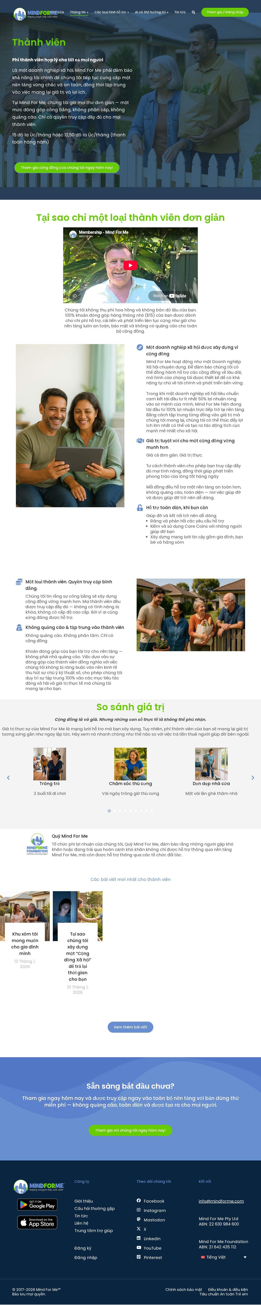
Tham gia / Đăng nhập (225, 12)
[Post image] (25, 916)
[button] (72, 176)
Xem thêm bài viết (130, 1027)
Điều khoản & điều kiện (228, 1289)
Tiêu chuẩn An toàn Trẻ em (223, 1294)
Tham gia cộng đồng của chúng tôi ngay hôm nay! (67, 167)
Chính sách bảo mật (183, 1289)
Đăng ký (82, 1248)
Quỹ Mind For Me (70, 836)
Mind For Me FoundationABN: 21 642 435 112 (223, 1244)
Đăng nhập (85, 1257)
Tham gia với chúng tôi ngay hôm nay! (130, 1130)
